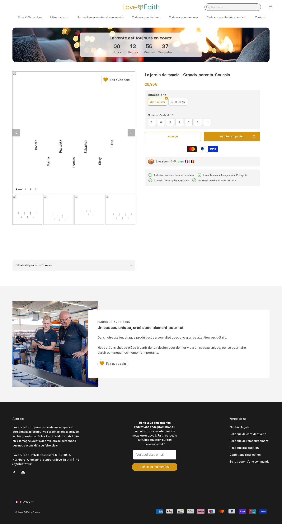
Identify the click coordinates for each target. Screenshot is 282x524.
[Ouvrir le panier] (270, 7)
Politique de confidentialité (248, 434)
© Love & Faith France (27, 512)
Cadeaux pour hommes (184, 17)
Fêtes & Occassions (29, 17)
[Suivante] (131, 132)
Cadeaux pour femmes (146, 17)
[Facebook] (14, 472)
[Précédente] (16, 132)
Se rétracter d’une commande (250, 461)
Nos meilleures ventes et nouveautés (100, 17)
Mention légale (239, 427)
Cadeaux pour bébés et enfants (227, 17)
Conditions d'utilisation (245, 454)
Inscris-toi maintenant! (155, 466)
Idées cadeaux (59, 17)
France (25, 502)
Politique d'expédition (244, 447)
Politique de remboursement (249, 440)
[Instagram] (23, 472)
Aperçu (173, 136)
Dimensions (157, 94)
